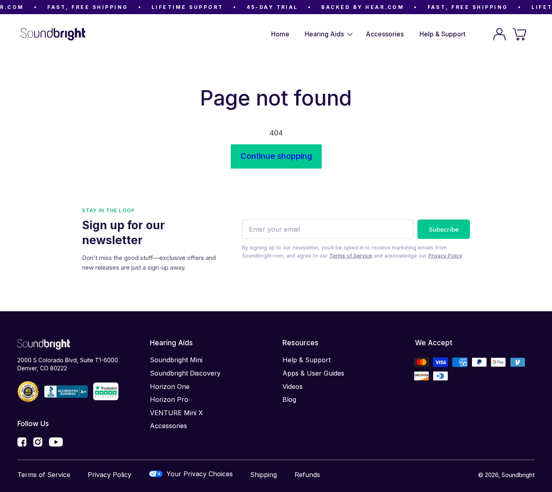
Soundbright (518, 475)
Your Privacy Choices (199, 474)
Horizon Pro (169, 399)
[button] (327, 34)
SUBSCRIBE (444, 229)
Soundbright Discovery (185, 373)
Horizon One (170, 386)
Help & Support (306, 360)
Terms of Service (350, 256)
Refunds (307, 475)
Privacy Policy (445, 256)
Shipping (263, 475)
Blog (289, 399)
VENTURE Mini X (176, 413)
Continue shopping (276, 156)
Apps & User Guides (313, 373)
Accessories (168, 426)
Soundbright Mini (176, 360)
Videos (292, 386)
